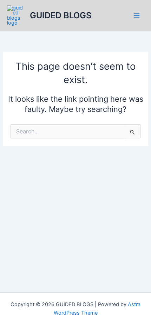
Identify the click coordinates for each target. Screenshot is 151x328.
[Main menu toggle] (136, 15)
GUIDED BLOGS (60, 15)
